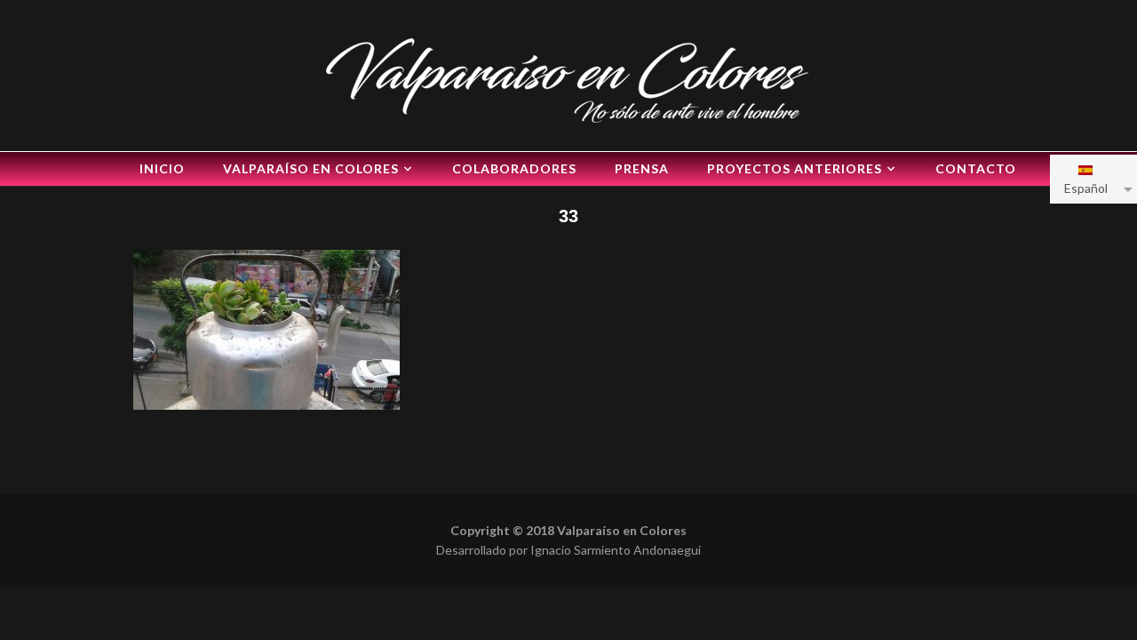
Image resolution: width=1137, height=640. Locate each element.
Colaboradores (514, 168)
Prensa (642, 168)
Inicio (162, 168)
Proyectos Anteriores (794, 168)
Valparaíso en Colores (311, 168)
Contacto (975, 168)
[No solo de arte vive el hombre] (568, 77)
